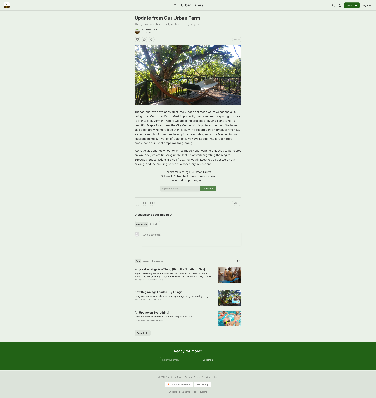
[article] (188, 276)
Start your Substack (180, 384)
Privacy (188, 377)
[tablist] (147, 224)
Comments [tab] (141, 224)
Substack (173, 391)
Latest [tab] (146, 261)
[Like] (137, 39)
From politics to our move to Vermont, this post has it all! (163, 316)
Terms (197, 377)
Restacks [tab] (154, 224)
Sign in (367, 5)
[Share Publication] (340, 5)
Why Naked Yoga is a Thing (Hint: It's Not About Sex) (170, 269)
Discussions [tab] (157, 261)
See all (140, 332)
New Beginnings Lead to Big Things (158, 292)
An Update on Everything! (152, 312)
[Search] (333, 5)
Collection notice (209, 377)
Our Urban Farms (149, 30)
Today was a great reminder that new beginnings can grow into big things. (172, 296)
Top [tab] (138, 261)
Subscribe (351, 5)
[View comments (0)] (144, 39)
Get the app (202, 384)
